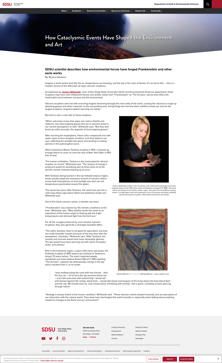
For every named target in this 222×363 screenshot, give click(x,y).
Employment (116, 331)
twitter (52, 338)
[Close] (218, 358)
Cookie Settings (153, 359)
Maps (85, 337)
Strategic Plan (140, 335)
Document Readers (59, 351)
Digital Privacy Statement (76, 351)
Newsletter (139, 338)
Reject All (170, 359)
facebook (59, 338)
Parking (93, 337)
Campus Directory (118, 327)
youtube (43, 338)
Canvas (114, 338)
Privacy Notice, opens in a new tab (51, 360)
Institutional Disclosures (112, 351)
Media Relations (117, 335)
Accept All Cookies (186, 359)
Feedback (146, 351)
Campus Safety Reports (94, 351)
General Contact (141, 327)
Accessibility (46, 351)
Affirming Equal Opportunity (132, 351)
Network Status (141, 331)
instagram (65, 338)
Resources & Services (120, 11)
